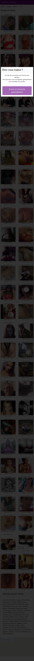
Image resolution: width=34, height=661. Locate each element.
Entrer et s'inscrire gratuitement (17, 90)
